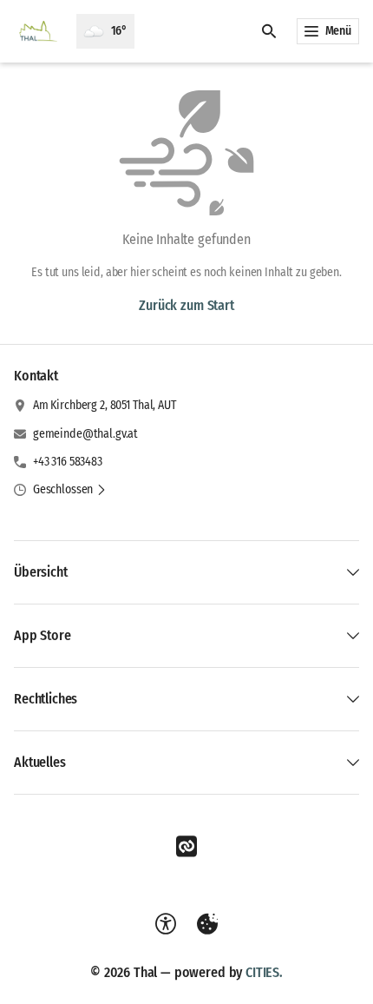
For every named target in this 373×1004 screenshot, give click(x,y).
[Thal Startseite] (38, 31)
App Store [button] (42, 635)
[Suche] (269, 31)
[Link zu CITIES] (186, 846)
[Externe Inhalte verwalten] (207, 924)
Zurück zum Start (186, 305)
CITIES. (264, 972)
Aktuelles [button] (40, 762)
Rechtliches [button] (45, 698)
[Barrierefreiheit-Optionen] (165, 924)
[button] (70, 490)
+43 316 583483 (67, 461)
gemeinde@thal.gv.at (85, 433)
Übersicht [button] (41, 572)
